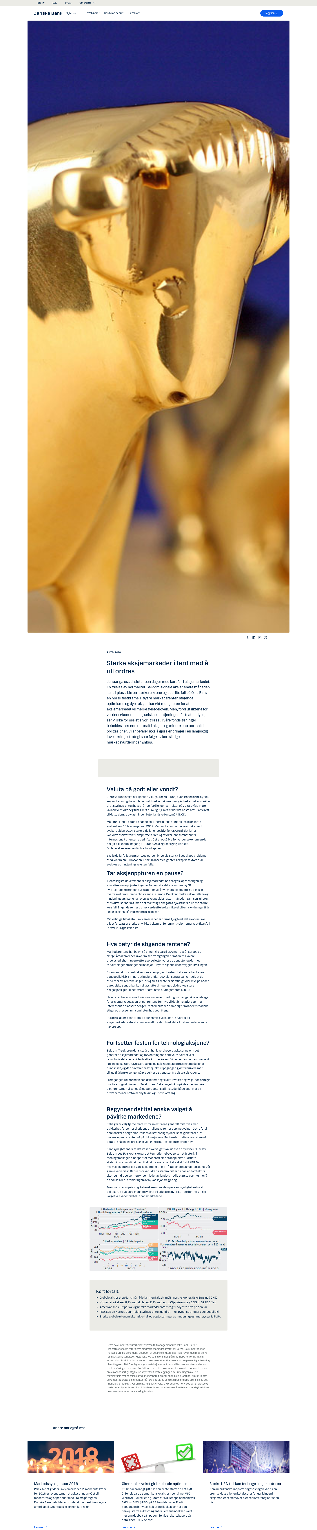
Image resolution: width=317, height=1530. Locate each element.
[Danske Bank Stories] (56, 13)
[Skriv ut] (266, 637)
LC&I (54, 2)
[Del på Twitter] (248, 637)
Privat (68, 2)
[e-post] (260, 637)
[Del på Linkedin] (254, 637)
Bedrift (41, 2)
